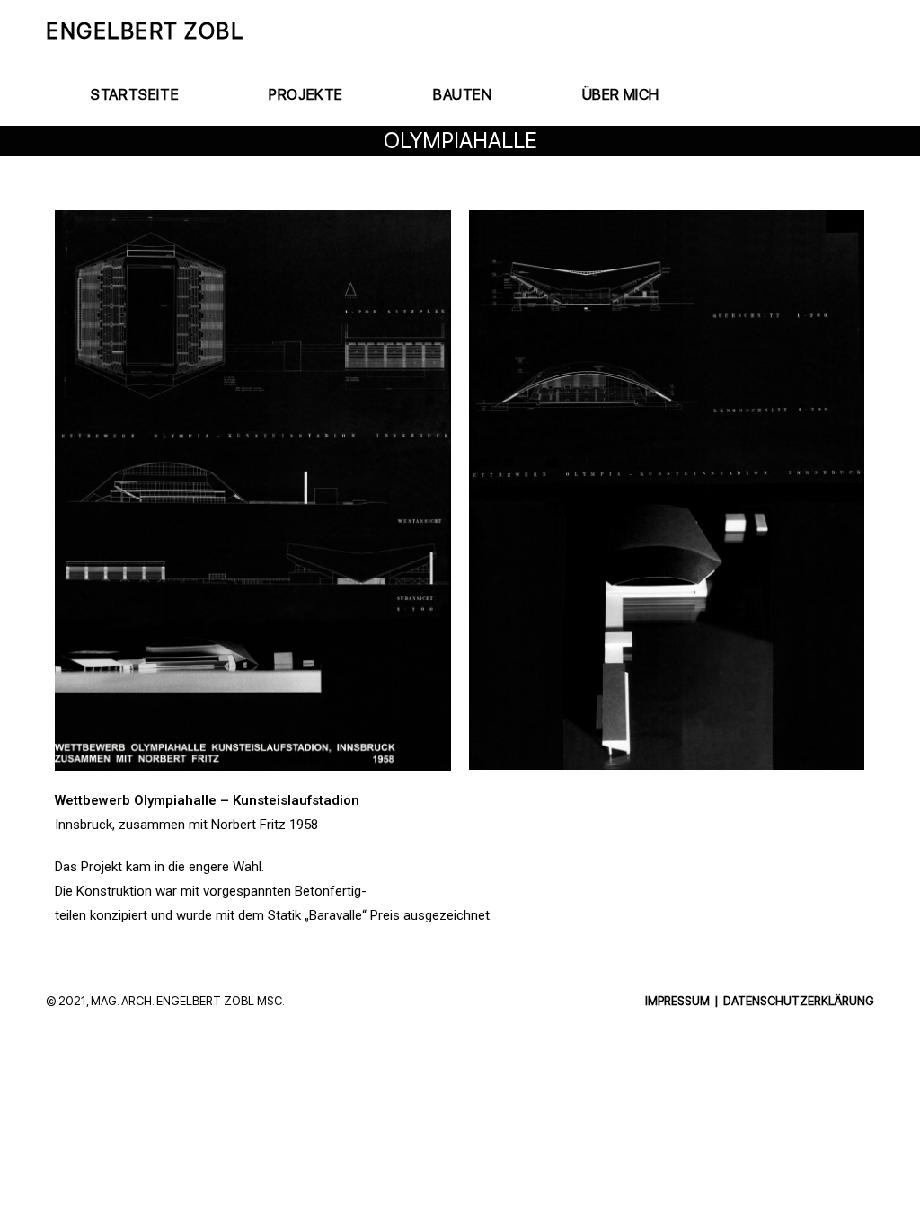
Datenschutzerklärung (798, 1000)
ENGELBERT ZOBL (144, 31)
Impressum (677, 1000)
